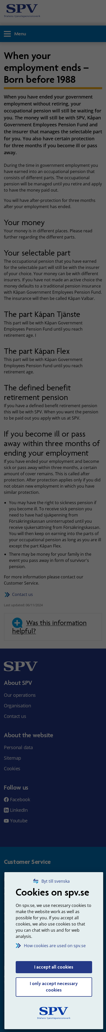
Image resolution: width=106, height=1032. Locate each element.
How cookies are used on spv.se (55, 945)
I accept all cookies (53, 967)
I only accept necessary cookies (54, 987)
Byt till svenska (55, 881)
